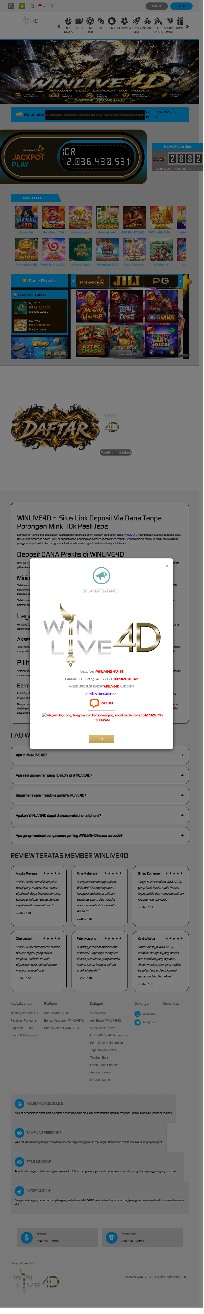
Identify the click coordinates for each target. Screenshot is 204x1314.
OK (101, 739)
